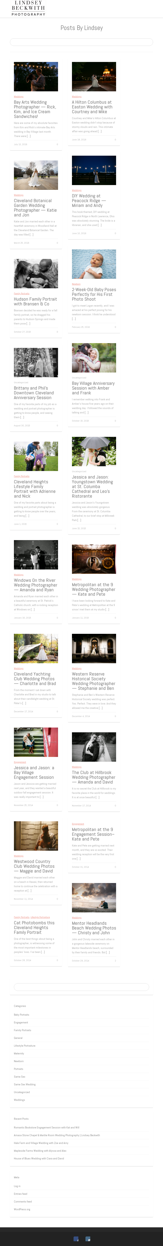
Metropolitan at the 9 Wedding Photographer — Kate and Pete (93, 589)
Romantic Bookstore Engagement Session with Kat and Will (46, 1127)
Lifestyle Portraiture (40, 917)
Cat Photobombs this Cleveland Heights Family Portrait (34, 927)
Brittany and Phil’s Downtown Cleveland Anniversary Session (34, 393)
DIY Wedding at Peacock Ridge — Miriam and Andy (89, 200)
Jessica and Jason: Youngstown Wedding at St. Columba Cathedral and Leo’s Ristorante (92, 486)
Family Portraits (21, 293)
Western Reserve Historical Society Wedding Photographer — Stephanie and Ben (93, 681)
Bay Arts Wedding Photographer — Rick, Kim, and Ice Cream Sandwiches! (35, 109)
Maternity (19, 1053)
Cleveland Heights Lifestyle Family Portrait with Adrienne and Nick (35, 489)
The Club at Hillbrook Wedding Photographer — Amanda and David (93, 777)
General (18, 1038)
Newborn (76, 284)
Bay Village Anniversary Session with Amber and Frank (93, 388)
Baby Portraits (21, 1014)
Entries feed (20, 1194)
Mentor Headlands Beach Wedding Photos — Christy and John (94, 928)
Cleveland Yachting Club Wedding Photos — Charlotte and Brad (35, 678)
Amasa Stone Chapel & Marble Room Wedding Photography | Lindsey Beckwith (57, 1135)
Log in (17, 1186)
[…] (29, 136)
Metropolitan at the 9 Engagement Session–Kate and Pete (93, 834)
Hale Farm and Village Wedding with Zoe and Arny (41, 1143)
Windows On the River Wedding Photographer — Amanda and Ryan (35, 585)
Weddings (18, 96)
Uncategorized (22, 1092)
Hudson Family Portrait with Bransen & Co (35, 301)
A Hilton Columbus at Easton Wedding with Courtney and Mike (92, 107)
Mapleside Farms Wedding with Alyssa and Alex (40, 1150)
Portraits (18, 1069)
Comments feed (23, 1201)
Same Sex (19, 1076)
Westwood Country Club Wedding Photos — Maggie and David (34, 866)
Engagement (20, 762)
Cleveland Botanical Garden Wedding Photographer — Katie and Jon (35, 207)
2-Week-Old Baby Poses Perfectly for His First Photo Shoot (94, 294)
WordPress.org (22, 1209)
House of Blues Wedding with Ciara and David (39, 1158)
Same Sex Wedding (25, 1084)
